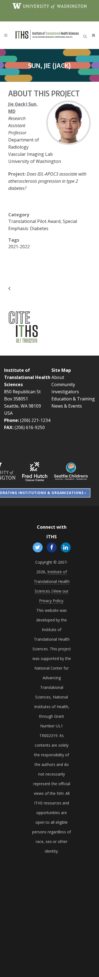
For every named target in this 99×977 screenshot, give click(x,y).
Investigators (65, 392)
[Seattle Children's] (71, 471)
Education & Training (73, 399)
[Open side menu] (92, 35)
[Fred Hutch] (34, 471)
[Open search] (86, 35)
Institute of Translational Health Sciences (27, 377)
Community (63, 384)
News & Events (66, 406)
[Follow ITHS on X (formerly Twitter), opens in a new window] (37, 547)
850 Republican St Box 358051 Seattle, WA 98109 (22, 399)
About (57, 377)
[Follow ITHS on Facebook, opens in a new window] (51, 547)
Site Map (61, 370)
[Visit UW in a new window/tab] (50, 5)
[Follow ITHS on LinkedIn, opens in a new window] (66, 547)
